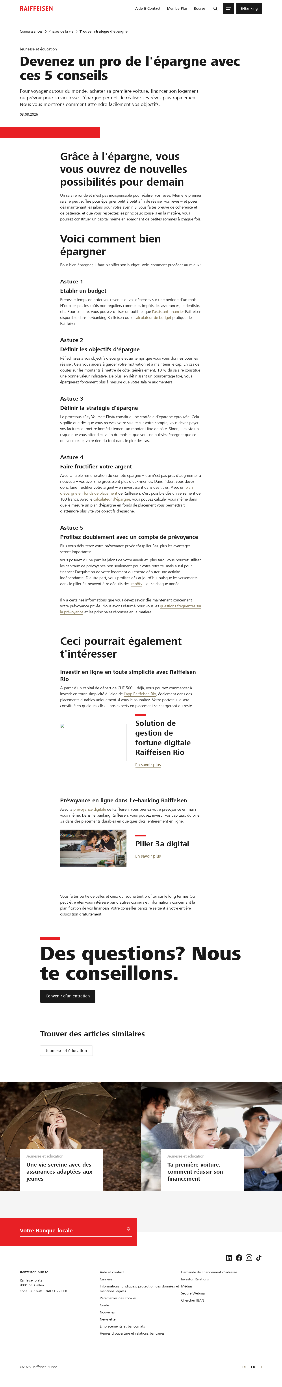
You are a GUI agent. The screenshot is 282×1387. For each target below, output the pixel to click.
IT (261, 1367)
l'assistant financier (168, 311)
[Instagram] (249, 1257)
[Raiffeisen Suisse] (36, 8)
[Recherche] (215, 8)
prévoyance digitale (89, 809)
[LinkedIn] (229, 1257)
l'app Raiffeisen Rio (140, 694)
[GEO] (128, 1229)
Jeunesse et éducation (66, 1050)
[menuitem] (148, 8)
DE (244, 1367)
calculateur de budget (152, 317)
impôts (136, 583)
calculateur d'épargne (111, 499)
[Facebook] (239, 1257)
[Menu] (228, 8)
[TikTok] (259, 1257)
